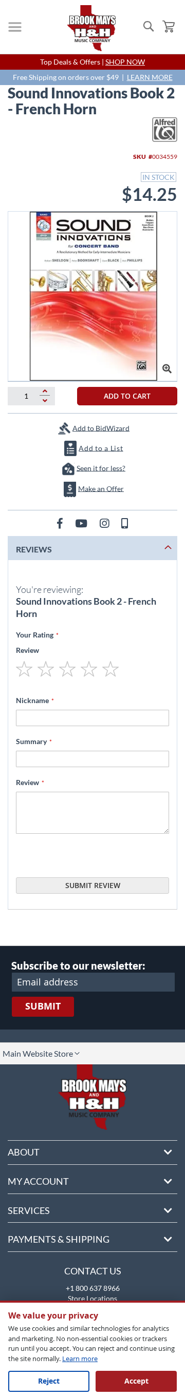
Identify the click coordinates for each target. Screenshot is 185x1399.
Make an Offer (101, 488)
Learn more (80, 1358)
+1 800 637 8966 (93, 1288)
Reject (49, 1381)
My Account (38, 1181)
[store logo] (91, 28)
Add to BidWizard (101, 427)
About (24, 1152)
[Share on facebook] (61, 523)
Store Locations (92, 1298)
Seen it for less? (101, 467)
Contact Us (92, 1271)
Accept (136, 1381)
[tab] (92, 548)
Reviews (34, 549)
